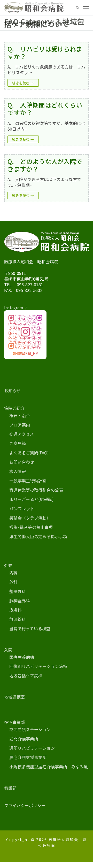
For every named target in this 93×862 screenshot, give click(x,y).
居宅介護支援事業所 (28, 757)
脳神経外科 (19, 600)
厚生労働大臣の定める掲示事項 (38, 536)
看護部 (10, 788)
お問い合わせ (21, 462)
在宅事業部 (14, 722)
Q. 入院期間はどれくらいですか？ (44, 108)
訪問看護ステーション (30, 729)
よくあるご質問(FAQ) (29, 452)
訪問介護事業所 (23, 738)
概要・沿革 (19, 415)
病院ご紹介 (14, 408)
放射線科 (17, 619)
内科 (13, 572)
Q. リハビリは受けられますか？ (44, 52)
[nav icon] (86, 7)
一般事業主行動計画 (28, 480)
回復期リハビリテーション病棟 (38, 666)
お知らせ (12, 390)
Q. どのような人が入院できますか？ (44, 165)
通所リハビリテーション (32, 748)
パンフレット (21, 508)
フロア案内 (19, 425)
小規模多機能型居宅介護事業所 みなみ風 (48, 766)
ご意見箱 (17, 443)
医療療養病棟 (21, 657)
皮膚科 (15, 610)
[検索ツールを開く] (77, 7)
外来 (8, 565)
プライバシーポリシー (24, 805)
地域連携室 (14, 697)
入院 (8, 650)
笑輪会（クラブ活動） (30, 518)
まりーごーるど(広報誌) (31, 499)
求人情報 (17, 471)
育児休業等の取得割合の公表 (36, 490)
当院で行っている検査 (29, 628)
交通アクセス (21, 434)
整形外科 (17, 591)
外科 (13, 582)
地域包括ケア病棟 (25, 675)
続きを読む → (23, 82)
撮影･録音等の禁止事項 (31, 527)
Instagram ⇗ (16, 307)
